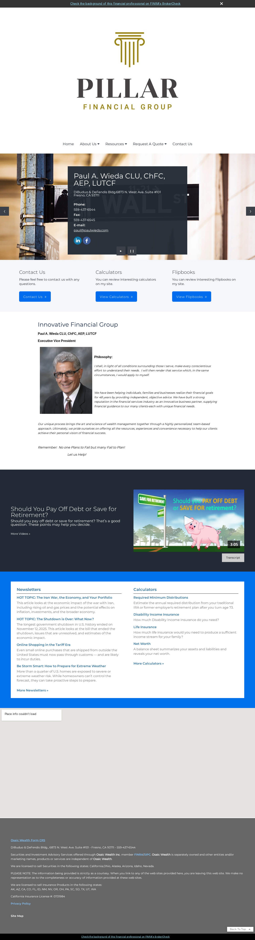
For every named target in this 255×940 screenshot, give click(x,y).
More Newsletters (32, 690)
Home (68, 144)
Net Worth (142, 644)
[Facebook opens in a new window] (87, 241)
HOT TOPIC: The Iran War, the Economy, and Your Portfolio (64, 597)
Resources (114, 144)
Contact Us (182, 144)
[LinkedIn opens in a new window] (78, 241)
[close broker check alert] (221, 3)
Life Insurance (145, 627)
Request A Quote (148, 144)
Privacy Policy (21, 903)
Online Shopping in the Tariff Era (44, 645)
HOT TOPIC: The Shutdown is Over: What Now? (55, 619)
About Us (88, 144)
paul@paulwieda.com (91, 230)
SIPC (147, 854)
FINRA (138, 854)
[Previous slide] (4, 211)
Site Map (17, 916)
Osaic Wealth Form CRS (28, 840)
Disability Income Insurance (156, 614)
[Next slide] (250, 211)
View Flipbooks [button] (189, 297)
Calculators (145, 589)
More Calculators (148, 663)
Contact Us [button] (33, 297)
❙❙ (132, 251)
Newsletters (29, 589)
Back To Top (238, 929)
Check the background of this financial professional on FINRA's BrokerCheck (125, 4)
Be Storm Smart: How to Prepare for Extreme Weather (61, 666)
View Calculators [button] (114, 297)
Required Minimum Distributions (160, 597)
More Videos (20, 533)
